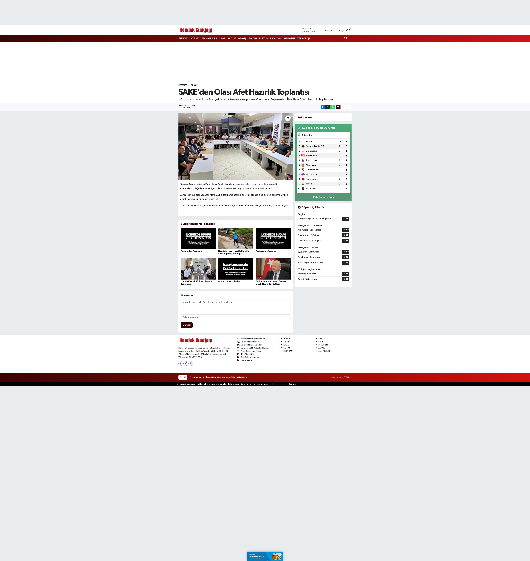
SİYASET (195, 38)
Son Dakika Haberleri (250, 357)
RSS (184, 377)
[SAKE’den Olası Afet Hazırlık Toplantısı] (235, 146)
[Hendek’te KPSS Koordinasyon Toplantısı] (198, 269)
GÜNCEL (183, 38)
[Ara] (346, 38)
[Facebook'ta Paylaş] (323, 107)
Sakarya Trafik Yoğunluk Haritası (255, 348)
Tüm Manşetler (247, 354)
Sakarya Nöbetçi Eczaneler (253, 339)
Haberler (182, 85)
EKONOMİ (275, 38)
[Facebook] (180, 363)
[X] (185, 363)
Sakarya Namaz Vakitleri (251, 345)
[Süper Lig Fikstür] (348, 207)
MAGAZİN (289, 38)
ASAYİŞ (242, 38)
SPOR (222, 38)
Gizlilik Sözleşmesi (278, 384)
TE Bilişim (348, 377)
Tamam (292, 384)
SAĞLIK (232, 38)
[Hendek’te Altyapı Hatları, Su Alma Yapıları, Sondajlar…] (235, 238)
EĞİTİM (253, 38)
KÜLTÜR (263, 38)
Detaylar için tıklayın (323, 197)
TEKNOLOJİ (303, 38)
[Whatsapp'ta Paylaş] (332, 107)
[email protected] (218, 354)
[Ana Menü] (350, 38)
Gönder (187, 325)
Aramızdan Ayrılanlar (192, 251)
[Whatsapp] (190, 363)
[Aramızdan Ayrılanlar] (198, 238)
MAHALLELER (209, 38)
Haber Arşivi (246, 360)
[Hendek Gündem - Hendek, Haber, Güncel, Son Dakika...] (195, 30)
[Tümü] (348, 117)
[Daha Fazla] (338, 107)
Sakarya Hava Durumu (250, 342)
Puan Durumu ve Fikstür (251, 351)
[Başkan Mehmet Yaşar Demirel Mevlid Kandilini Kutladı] (273, 269)
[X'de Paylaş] (327, 107)
